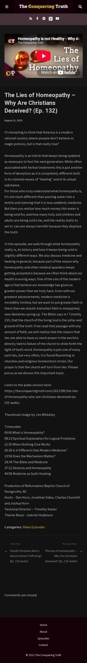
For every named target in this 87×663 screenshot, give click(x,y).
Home (43, 625)
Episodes (43, 638)
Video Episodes (34, 527)
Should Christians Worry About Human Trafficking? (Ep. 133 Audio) (26, 556)
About (43, 632)
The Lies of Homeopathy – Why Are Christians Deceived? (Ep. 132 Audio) (61, 556)
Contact (43, 645)
